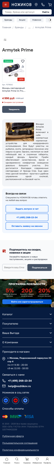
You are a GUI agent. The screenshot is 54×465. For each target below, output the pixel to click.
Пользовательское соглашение (19, 443)
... (29, 27)
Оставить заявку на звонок (27, 226)
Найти (45, 11)
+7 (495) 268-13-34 (27, 217)
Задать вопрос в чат (27, 208)
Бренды (19, 27)
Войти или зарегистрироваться (27, 301)
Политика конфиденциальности (20, 449)
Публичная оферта (13, 436)
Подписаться (39, 267)
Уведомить (14, 109)
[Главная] (21, 4)
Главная (6, 27)
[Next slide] (50, 20)
